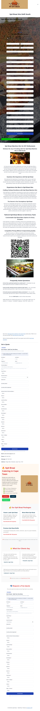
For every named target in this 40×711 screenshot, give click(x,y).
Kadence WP (29, 707)
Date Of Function (20, 60)
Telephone (3, 361)
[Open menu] (38, 4)
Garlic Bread (20, 115)
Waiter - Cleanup (20, 128)
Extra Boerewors (20, 93)
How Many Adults (20, 68)
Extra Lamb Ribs (20, 89)
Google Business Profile (25, 578)
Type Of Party (3, 371)
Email (16, 361)
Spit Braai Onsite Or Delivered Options (7, 391)
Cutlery (20, 124)
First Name (3, 357)
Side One (20, 106)
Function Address (20, 49)
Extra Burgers (3, 413)
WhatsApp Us (6, 499)
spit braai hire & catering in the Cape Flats (16, 333)
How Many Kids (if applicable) (20, 72)
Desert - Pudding (20, 119)
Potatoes (20, 102)
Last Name (17, 357)
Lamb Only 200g (20, 84)
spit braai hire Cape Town (18, 335)
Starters (20, 80)
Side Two (20, 111)
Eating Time (20, 64)
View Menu (5, 496)
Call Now (13, 496)
